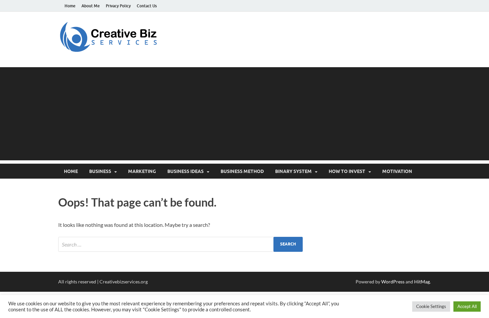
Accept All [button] (467, 306)
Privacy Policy (118, 5)
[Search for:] (180, 244)
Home (70, 5)
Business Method (242, 171)
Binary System (293, 171)
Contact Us (147, 5)
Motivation (397, 171)
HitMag (422, 281)
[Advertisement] (244, 113)
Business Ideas (185, 171)
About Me (91, 5)
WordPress (393, 281)
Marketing (142, 171)
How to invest (347, 171)
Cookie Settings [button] (431, 306)
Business (100, 171)
